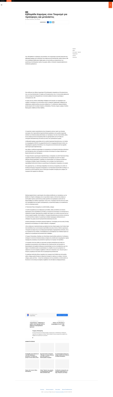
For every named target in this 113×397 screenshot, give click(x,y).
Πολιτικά (74, 55)
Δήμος (74, 50)
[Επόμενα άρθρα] (13, 1)
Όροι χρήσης (57, 389)
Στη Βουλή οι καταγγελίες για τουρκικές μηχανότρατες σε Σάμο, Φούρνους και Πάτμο (61, 371)
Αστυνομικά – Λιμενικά (77, 52)
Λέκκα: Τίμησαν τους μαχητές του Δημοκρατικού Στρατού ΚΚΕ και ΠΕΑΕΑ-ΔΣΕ (46, 371)
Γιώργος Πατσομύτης (30, 19)
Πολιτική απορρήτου (49, 389)
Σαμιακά (74, 48)
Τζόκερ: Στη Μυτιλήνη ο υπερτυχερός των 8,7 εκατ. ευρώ (58, 324)
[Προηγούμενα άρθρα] (12, 1)
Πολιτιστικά (75, 57)
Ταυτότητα (42, 389)
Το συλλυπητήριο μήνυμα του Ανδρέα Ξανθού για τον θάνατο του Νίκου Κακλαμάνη (62, 355)
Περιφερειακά (75, 53)
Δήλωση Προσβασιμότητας (67, 389)
